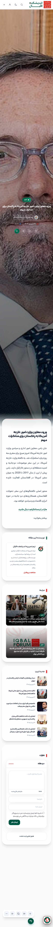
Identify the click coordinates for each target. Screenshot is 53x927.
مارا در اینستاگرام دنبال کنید (32, 509)
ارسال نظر (14, 822)
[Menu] (4, 4)
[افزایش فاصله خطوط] (24, 913)
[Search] (21, 4)
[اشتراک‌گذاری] (23, 231)
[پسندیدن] (36, 231)
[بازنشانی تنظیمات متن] (18, 913)
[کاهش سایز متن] (6, 913)
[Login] (9, 4)
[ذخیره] (29, 231)
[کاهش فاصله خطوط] (12, 913)
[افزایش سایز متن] (30, 913)
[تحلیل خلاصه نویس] (16, 231)
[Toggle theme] (15, 4)
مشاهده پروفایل (29, 572)
